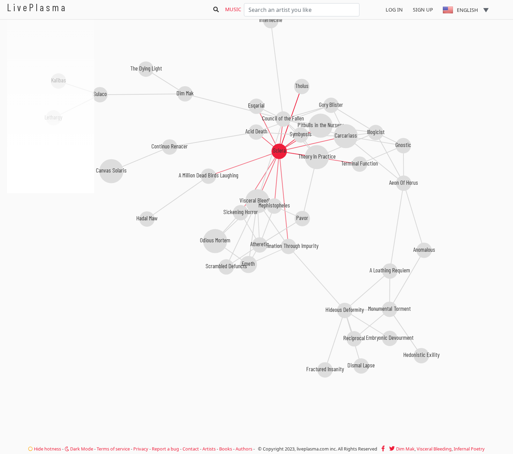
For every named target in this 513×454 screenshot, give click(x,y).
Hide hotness (47, 449)
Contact (191, 449)
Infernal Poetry (469, 449)
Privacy (140, 449)
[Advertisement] (50, 230)
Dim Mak (405, 449)
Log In (394, 9)
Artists (209, 449)
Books (225, 449)
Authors (244, 449)
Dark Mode (81, 449)
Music (233, 9)
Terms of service (113, 449)
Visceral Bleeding (434, 449)
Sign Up (423, 9)
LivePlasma (37, 7)
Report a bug (165, 449)
